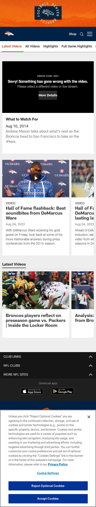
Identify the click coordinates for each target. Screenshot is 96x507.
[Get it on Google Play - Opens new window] (62, 393)
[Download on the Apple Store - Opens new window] (31, 392)
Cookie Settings (48, 473)
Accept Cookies (48, 498)
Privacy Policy (58, 464)
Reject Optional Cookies (48, 486)
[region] (48, 458)
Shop (72, 34)
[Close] (89, 417)
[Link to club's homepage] (9, 32)
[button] (48, 95)
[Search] (81, 34)
